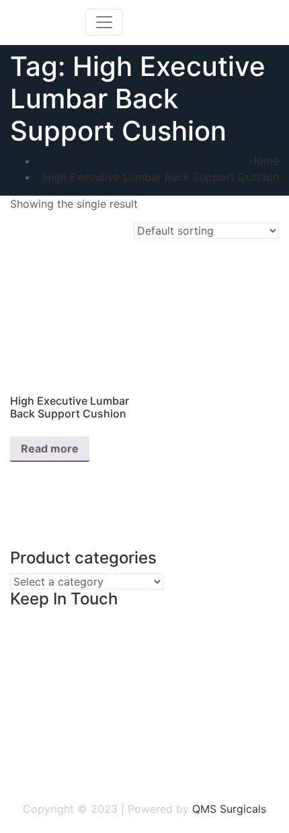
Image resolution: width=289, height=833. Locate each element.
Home (264, 160)
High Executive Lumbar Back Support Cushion (161, 177)
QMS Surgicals (229, 809)
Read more (50, 448)
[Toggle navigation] (104, 22)
